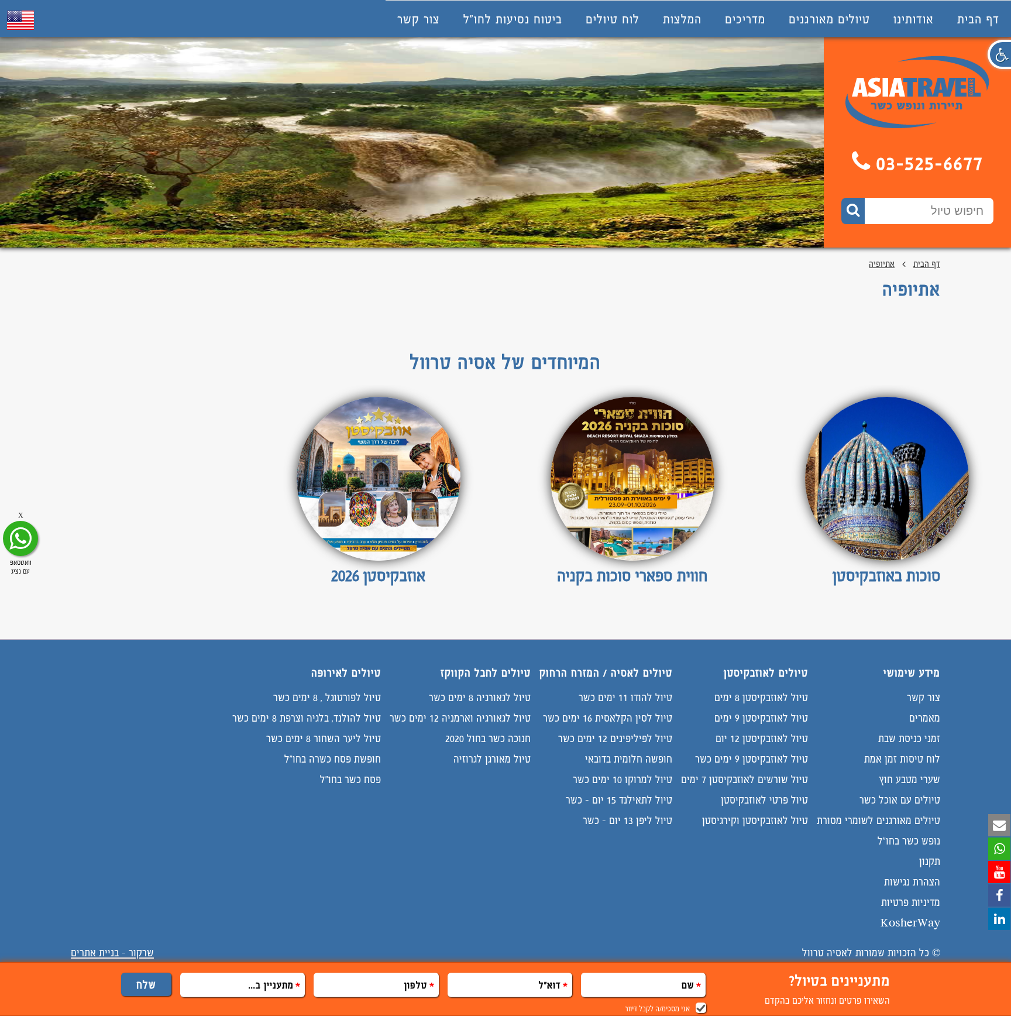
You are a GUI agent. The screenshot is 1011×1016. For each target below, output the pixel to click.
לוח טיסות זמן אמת (902, 759)
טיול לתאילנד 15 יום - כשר (619, 799)
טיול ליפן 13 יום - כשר (627, 820)
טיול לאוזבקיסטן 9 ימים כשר (751, 759)
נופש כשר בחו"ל (909, 840)
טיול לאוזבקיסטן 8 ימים (761, 697)
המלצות (682, 19)
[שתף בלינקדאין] (999, 919)
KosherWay (910, 922)
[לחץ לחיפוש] (853, 211)
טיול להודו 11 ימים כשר (625, 697)
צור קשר (418, 19)
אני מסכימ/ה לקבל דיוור (657, 1009)
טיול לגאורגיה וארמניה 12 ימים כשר (460, 718)
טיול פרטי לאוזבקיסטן (764, 799)
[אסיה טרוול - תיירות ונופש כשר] (917, 125)
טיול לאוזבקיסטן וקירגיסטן (755, 820)
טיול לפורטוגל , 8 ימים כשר (327, 697)
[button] (999, 54)
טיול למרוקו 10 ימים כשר (622, 779)
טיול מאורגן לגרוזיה (492, 759)
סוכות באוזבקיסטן (887, 575)
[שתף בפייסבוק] (999, 895)
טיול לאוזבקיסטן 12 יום (762, 738)
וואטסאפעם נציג (21, 566)
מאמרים (924, 718)
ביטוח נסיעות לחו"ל (512, 19)
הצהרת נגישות (912, 881)
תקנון (929, 861)
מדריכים (745, 19)
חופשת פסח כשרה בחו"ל (332, 759)
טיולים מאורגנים (829, 19)
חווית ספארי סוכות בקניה (632, 575)
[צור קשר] (999, 825)
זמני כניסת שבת (909, 738)
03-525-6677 (930, 162)
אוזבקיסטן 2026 (378, 575)
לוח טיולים (612, 19)
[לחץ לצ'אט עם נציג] (20, 538)
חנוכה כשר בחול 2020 (488, 738)
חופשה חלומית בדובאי (628, 759)
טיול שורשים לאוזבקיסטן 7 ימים (744, 779)
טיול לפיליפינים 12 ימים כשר (615, 738)
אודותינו (913, 19)
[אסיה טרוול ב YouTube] (999, 872)
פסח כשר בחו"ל (350, 779)
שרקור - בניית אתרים (112, 952)
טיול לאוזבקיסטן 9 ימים (761, 718)
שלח (146, 984)
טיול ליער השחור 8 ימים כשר (323, 738)
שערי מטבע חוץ (909, 779)
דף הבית (978, 19)
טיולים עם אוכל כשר (899, 799)
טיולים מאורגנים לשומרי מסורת (878, 820)
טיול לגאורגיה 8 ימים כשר (480, 697)
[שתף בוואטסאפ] (999, 848)
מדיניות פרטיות (910, 902)
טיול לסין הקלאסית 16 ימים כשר (607, 718)
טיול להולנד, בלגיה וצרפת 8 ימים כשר (306, 718)
